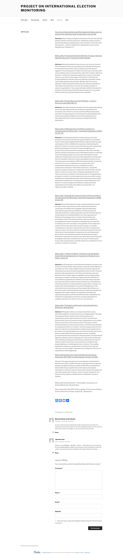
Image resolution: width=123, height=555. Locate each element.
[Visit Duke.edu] (37, 553)
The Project (24, 20)
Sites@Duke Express (46, 552)
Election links (35, 20)
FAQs (82, 552)
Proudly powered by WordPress (29, 545)
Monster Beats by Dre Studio (65, 419)
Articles (59, 20)
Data (66, 20)
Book (52, 20)
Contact (44, 20)
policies (77, 552)
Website (58, 511)
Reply (57, 432)
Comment (59, 468)
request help (87, 552)
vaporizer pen (60, 439)
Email (57, 502)
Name (57, 493)
